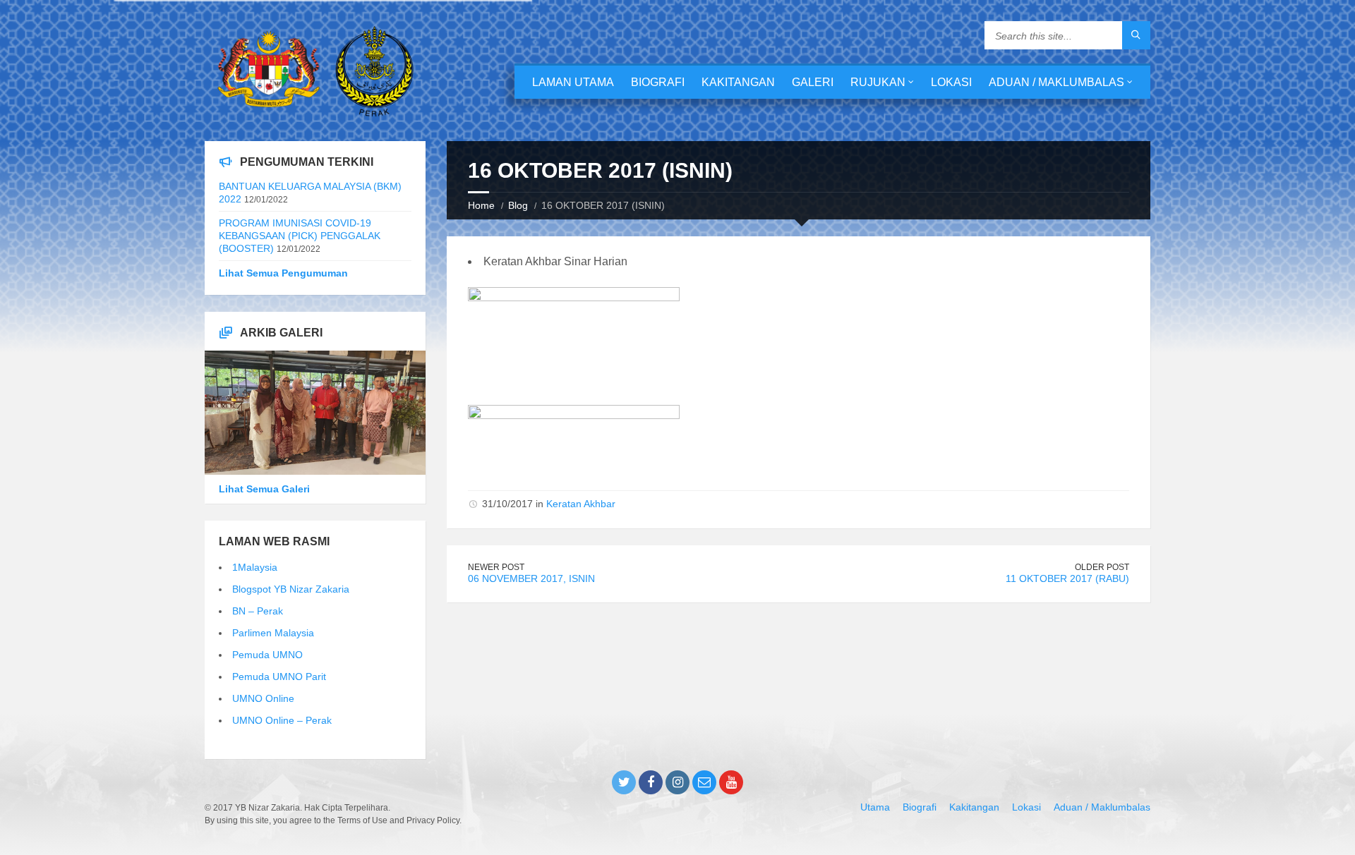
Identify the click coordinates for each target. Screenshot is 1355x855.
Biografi (658, 82)
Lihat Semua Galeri (264, 489)
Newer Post (496, 567)
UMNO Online (263, 698)
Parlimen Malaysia (273, 632)
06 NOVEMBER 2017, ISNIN (531, 578)
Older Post (1102, 567)
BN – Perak (257, 611)
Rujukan (877, 82)
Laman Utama (573, 82)
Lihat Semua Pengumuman (283, 273)
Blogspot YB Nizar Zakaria (290, 589)
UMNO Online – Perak (282, 720)
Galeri (812, 82)
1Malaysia (254, 567)
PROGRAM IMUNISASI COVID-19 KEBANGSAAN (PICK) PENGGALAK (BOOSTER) (299, 235)
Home (481, 205)
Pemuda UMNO (267, 654)
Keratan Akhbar (580, 503)
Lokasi (951, 82)
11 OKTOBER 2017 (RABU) (1067, 578)
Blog (518, 205)
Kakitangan (738, 82)
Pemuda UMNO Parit (279, 676)
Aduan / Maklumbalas (1056, 82)
